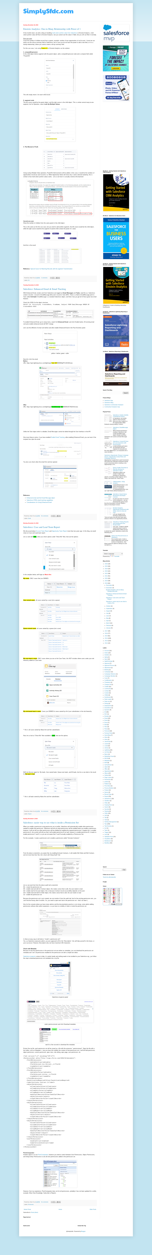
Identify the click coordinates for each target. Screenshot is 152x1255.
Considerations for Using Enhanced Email (39, 502)
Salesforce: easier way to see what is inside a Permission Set (51, 822)
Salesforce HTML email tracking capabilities (40, 500)
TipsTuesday (108, 826)
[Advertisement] (116, 136)
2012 (106, 643)
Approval (107, 663)
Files (105, 726)
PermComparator (43, 1154)
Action (106, 653)
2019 (106, 580)
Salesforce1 (107, 798)
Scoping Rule (108, 805)
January (108, 628)
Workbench (107, 841)
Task (105, 819)
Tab (105, 817)
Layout (106, 743)
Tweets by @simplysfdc (109, 877)
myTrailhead (107, 765)
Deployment (107, 705)
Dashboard (107, 697)
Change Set (107, 684)
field (105, 724)
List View (107, 752)
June (107, 616)
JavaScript (107, 741)
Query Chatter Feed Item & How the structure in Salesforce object (120, 469)
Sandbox (107, 800)
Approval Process (109, 665)
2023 (106, 571)
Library (106, 748)
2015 (106, 636)
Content (106, 693)
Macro (106, 754)
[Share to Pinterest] (59, 278)
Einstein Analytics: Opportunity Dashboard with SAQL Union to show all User (121, 510)
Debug (106, 703)
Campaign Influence (110, 674)
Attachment (107, 667)
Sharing (106, 811)
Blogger (83, 1231)
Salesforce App (108, 400)
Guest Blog (107, 735)
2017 (106, 631)
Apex (105, 659)
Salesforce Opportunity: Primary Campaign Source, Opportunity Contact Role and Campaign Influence (116, 457)
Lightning (107, 750)
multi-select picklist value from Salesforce (64, 33)
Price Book (107, 786)
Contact (106, 691)
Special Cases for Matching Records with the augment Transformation (51, 269)
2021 (106, 576)
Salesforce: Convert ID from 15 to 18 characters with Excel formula (120, 443)
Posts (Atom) (34, 1212)
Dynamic (106, 710)
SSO (105, 815)
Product (106, 790)
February (109, 625)
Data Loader (107, 699)
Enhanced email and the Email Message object (41, 498)
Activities (106, 655)
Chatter (106, 686)
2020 (106, 578)
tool (105, 828)
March (108, 623)
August (108, 611)
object (106, 767)
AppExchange (108, 661)
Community (107, 688)
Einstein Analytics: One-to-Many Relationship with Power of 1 (52, 28)
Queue (106, 792)
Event (106, 720)
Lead (105, 745)
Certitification (108, 680)
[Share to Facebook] (57, 278)
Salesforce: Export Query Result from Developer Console (120, 495)
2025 (106, 566)
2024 (106, 568)
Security (106, 809)
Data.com (107, 701)
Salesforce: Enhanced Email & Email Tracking (44, 288)
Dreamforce (107, 707)
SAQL (106, 803)
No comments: (45, 515)
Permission (31, 1204)
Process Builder (108, 788)
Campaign (107, 672)
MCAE (106, 758)
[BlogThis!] (53, 278)
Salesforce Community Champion (113, 405)
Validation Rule (108, 836)
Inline (106, 739)
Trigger (106, 832)
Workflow (107, 843)
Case (105, 678)
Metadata (107, 760)
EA (28, 280)
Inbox (106, 737)
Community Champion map (112, 407)
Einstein (106, 716)
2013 (106, 640)
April (107, 620)
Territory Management (110, 822)
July (107, 613)
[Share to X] (55, 278)
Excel (106, 722)
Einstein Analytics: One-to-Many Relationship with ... (115, 590)
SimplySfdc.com (48, 10)
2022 (106, 573)
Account (106, 650)
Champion (107, 682)
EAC (105, 714)
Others (106, 773)
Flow (105, 729)
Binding (106, 669)
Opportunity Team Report (59, 531)
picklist (106, 781)
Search (106, 807)
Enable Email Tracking (58, 437)
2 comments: (44, 277)
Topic (105, 830)
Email (29, 518)
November (109, 587)
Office (106, 769)
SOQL (106, 813)
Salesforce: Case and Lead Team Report (41, 527)
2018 (106, 583)
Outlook (106, 775)
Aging (106, 657)
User (105, 834)
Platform (106, 784)
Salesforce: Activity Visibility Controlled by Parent (120, 415)
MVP (105, 762)
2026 (106, 564)
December (109, 585)
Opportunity (107, 771)
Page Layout (108, 777)
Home (60, 1209)
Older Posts (93, 1209)
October (108, 606)
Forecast (106, 731)
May (107, 618)
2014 (106, 638)
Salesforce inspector (29, 956)
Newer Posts (27, 1209)
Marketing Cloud (109, 756)
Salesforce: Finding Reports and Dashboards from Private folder (121, 523)
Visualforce (107, 838)
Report (29, 813)
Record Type (108, 794)
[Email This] (51, 278)
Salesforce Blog (108, 402)
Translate (116, 556)
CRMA (106, 695)
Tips (105, 824)
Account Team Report (42, 531)
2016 (106, 633)
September (109, 608)
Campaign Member (109, 676)
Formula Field (108, 733)
